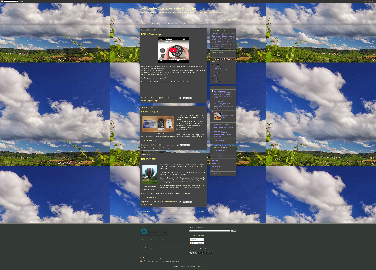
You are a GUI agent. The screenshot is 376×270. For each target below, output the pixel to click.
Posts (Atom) (177, 218)
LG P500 (214, 44)
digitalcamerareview (189, 66)
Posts (194, 240)
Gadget (155, 101)
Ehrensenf (215, 160)
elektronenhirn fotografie (219, 150)
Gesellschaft (220, 42)
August (218, 67)
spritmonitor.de (216, 170)
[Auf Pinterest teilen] (191, 98)
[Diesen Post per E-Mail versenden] (184, 98)
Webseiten (222, 46)
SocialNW (232, 44)
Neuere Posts (146, 211)
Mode (218, 44)
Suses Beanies (216, 153)
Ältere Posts (200, 211)
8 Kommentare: (169, 145)
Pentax (171, 148)
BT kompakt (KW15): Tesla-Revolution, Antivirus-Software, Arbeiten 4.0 (222, 134)
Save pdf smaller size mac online (223, 127)
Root (218, 39)
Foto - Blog (156, 23)
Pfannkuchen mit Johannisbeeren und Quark (227, 115)
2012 (215, 78)
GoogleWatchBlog (220, 91)
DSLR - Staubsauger (152, 34)
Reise (233, 41)
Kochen (233, 42)
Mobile (224, 41)
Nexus (222, 44)
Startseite (145, 23)
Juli (217, 72)
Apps (222, 34)
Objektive (227, 44)
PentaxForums (216, 166)
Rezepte (214, 43)
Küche (219, 41)
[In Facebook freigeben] (189, 98)
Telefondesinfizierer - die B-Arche (168, 8)
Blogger (199, 266)
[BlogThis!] (186, 98)
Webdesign (217, 46)
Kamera (165, 148)
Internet (214, 41)
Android (215, 33)
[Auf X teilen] (188, 98)
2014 (215, 64)
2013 (215, 76)
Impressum (202, 23)
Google (214, 39)
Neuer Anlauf (148, 158)
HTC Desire (230, 34)
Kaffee (224, 42)
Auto (223, 39)
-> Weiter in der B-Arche (148, 140)
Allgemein (149, 204)
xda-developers (219, 101)
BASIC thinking (219, 131)
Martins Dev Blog (217, 157)
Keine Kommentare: (170, 98)
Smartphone (216, 36)
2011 (215, 81)
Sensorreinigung (150, 111)
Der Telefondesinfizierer (172, 23)
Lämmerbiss (218, 112)
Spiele (213, 46)
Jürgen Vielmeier (219, 140)
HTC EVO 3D (230, 39)
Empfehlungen (150, 148)
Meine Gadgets (189, 23)
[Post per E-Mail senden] (180, 98)
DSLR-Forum (216, 163)
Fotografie (149, 101)
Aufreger (214, 38)
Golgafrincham (216, 173)
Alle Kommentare (197, 243)
